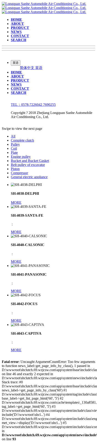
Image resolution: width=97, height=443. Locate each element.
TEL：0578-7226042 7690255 (33, 105)
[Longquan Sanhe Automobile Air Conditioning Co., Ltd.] (44, 8)
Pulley (15, 144)
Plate (14, 152)
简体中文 (27, 68)
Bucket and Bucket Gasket (30, 161)
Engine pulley (21, 157)
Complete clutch (22, 140)
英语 (38, 68)
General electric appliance (29, 177)
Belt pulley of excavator (28, 165)
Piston (15, 169)
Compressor (19, 173)
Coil (14, 148)
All (13, 136)
